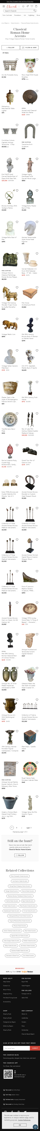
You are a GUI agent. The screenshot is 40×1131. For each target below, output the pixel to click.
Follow (20, 855)
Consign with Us (26, 993)
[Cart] (36, 6)
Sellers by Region (8, 1026)
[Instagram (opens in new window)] (5, 1111)
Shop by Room (7, 1030)
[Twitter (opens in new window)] (25, 1111)
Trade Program (26, 985)
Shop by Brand (7, 1018)
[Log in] (19, 6)
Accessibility (7, 1001)
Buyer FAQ (25, 981)
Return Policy (7, 989)
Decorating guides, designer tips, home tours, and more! (19, 1058)
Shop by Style (7, 1014)
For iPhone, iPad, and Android (11, 1066)
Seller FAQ (25, 997)
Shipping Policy (7, 993)
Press (23, 1026)
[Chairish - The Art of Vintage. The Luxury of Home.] (12, 6)
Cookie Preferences (24, 1120)
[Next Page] (22, 828)
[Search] (35, 11)
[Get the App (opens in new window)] (8, 1074)
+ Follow (11, 47)
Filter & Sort (31, 47)
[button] (4, 6)
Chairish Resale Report (28, 1034)
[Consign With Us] (27, 6)
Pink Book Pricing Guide (10, 997)
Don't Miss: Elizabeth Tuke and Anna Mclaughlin (20, 1)
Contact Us (6, 985)
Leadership (25, 1018)
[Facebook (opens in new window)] (12, 1111)
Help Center (6, 981)
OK (20, 1125)
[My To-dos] (23, 6)
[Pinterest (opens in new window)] (18, 1111)
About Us (24, 1014)
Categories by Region (9, 1022)
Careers (24, 1022)
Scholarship (25, 1030)
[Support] (35, 1127)
